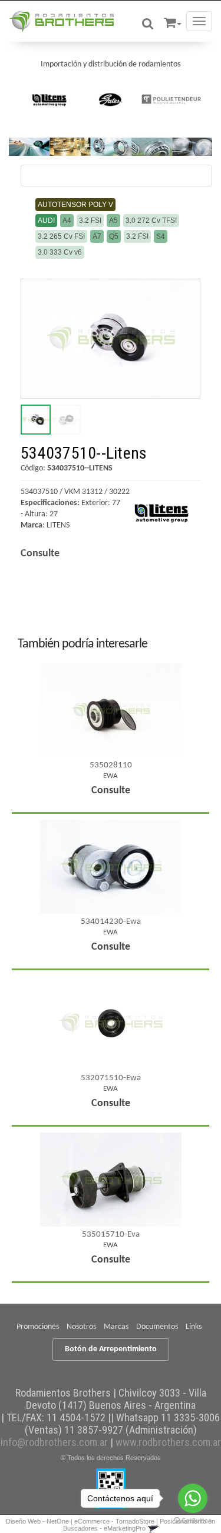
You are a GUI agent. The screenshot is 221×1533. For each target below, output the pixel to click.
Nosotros (81, 1326)
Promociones (38, 1326)
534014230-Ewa (111, 921)
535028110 (111, 765)
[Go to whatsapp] (192, 1498)
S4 (160, 236)
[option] (49, 99)
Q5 (113, 236)
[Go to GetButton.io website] (193, 1521)
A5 (113, 220)
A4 (66, 220)
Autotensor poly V (75, 205)
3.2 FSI (90, 220)
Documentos (157, 1326)
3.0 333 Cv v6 (60, 252)
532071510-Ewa (111, 1078)
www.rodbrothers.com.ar (168, 1442)
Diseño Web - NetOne (37, 1521)
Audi (46, 220)
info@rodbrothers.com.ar (54, 1442)
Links (194, 1326)
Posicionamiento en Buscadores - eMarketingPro (139, 1525)
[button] (173, 20)
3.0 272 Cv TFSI (151, 220)
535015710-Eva (111, 1234)
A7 (97, 236)
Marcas (116, 1326)
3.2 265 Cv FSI (61, 236)
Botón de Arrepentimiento (111, 1349)
